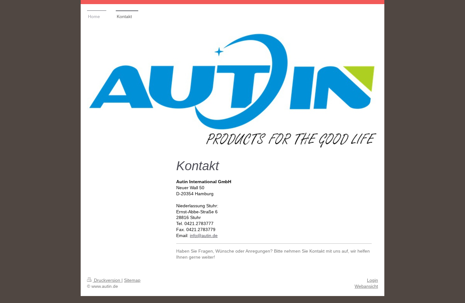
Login (372, 280)
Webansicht (366, 286)
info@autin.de (204, 235)
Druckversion (107, 280)
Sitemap (132, 280)
